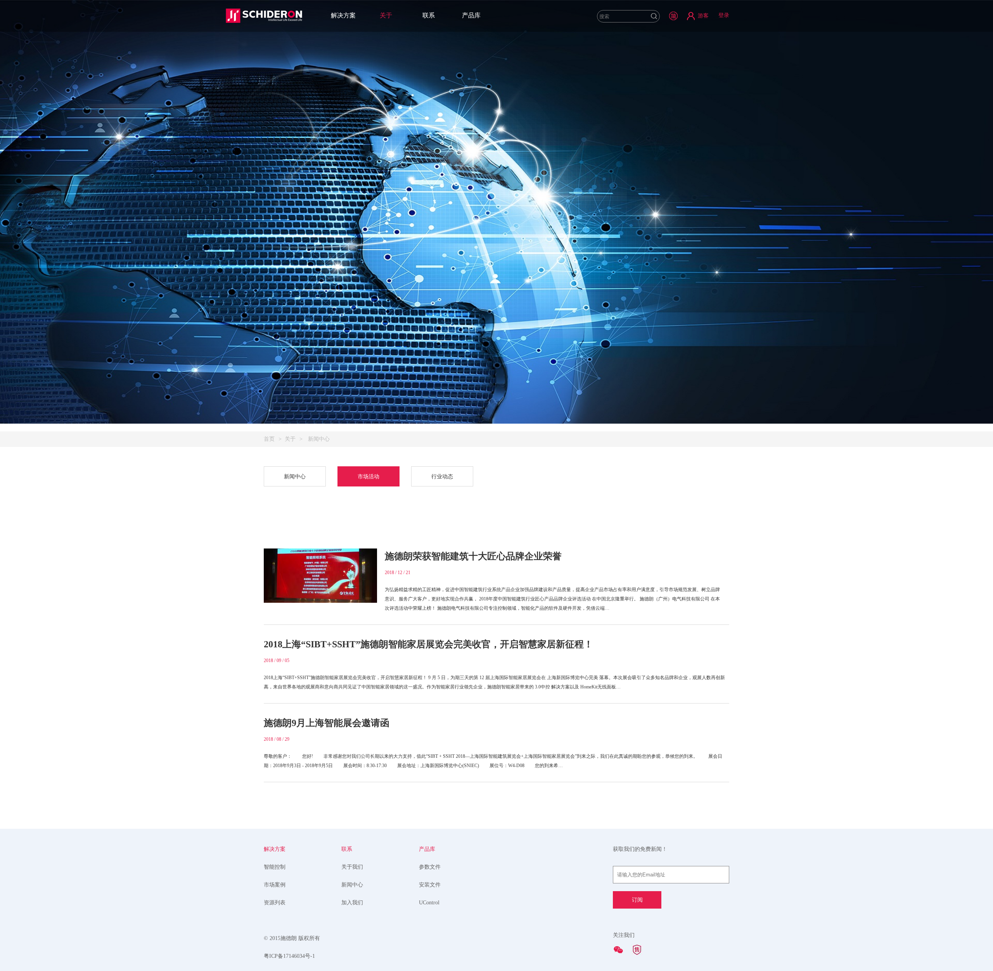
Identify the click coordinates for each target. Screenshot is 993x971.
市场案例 (274, 885)
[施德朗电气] (264, 15)
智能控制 (274, 867)
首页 (269, 439)
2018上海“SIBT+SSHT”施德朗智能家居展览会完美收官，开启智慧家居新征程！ (428, 644)
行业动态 (442, 476)
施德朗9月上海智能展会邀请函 (326, 723)
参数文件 (430, 867)
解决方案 (343, 15)
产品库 (471, 15)
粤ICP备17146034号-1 (289, 956)
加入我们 (352, 902)
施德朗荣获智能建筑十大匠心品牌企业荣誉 (473, 556)
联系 (428, 15)
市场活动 (368, 476)
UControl (429, 902)
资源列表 (274, 902)
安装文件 (430, 885)
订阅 (637, 900)
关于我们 (352, 867)
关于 (386, 15)
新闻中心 (295, 476)
